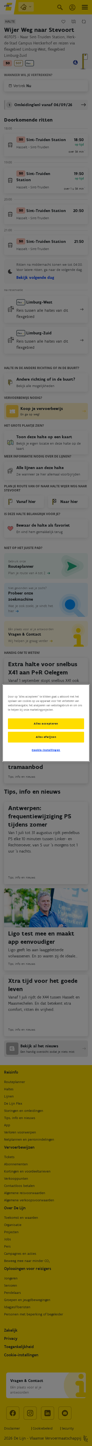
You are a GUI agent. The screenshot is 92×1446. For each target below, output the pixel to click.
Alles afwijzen (46, 737)
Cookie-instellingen (46, 750)
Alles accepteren (46, 723)
